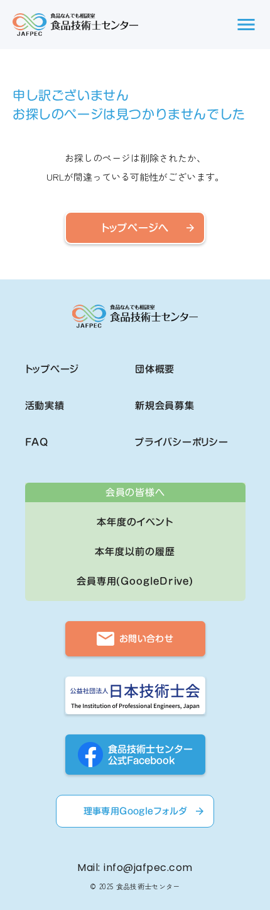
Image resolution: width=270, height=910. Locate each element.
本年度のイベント (135, 522)
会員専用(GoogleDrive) (135, 581)
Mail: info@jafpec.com (134, 868)
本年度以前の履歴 (135, 551)
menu (246, 24)
